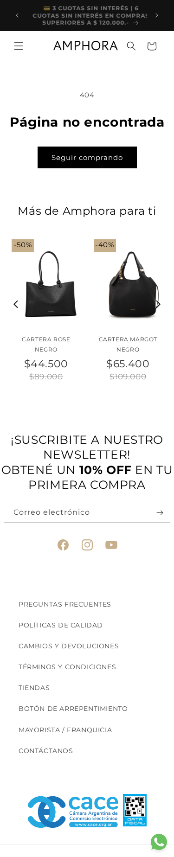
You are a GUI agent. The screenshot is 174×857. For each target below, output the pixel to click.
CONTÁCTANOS (46, 751)
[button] (18, 46)
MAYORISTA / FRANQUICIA (65, 730)
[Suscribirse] (160, 513)
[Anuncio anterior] (17, 15)
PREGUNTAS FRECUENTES (65, 604)
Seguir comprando (87, 157)
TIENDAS (34, 688)
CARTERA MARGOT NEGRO (128, 344)
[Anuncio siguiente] (157, 15)
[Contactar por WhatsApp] (159, 842)
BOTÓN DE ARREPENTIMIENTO (73, 708)
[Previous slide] (16, 304)
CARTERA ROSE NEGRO (46, 344)
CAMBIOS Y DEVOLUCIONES (69, 646)
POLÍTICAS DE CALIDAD (61, 625)
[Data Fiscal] (135, 812)
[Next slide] (158, 304)
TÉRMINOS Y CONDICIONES (67, 667)
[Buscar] (131, 46)
